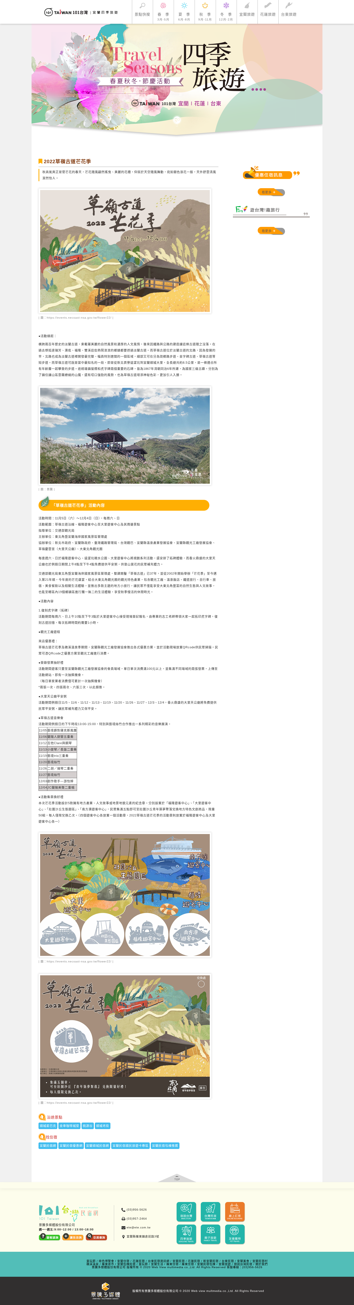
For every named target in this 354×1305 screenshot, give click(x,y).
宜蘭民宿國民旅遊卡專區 (130, 1145)
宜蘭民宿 (178, 1261)
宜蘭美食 (243, 1261)
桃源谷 (88, 1125)
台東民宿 (228, 1261)
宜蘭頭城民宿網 (97, 1145)
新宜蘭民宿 (211, 1261)
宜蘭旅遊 (225, 1264)
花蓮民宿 (139, 1261)
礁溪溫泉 (92, 1264)
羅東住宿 (172, 1264)
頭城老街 (102, 1125)
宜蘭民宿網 (48, 1145)
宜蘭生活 (157, 1264)
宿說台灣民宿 (243, 1264)
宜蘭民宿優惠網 (71, 1145)
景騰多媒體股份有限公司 (109, 1267)
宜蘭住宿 (123, 1261)
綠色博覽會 (106, 1261)
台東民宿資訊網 (158, 1261)
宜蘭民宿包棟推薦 (165, 1145)
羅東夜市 (108, 1264)
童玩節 (91, 1261)
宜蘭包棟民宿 (126, 1264)
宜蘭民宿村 (260, 1261)
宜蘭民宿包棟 (206, 1264)
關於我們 (261, 1264)
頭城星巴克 (48, 1125)
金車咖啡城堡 (69, 1125)
